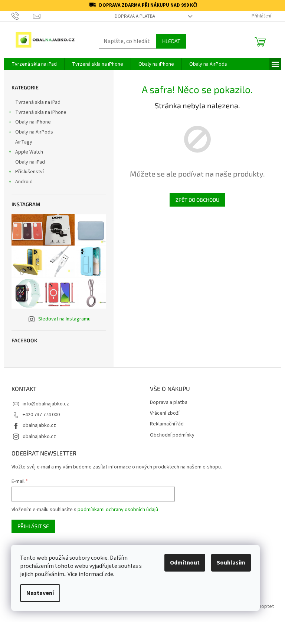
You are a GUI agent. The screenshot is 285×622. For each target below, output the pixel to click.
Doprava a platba (135, 16)
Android (24, 181)
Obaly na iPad (30, 162)
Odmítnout (185, 563)
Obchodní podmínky (172, 435)
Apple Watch (29, 152)
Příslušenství (29, 171)
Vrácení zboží (165, 413)
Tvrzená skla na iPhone (40, 112)
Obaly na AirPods (34, 132)
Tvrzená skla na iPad (37, 102)
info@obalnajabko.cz (46, 404)
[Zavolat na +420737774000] (22, 16)
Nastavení (40, 593)
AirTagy (23, 142)
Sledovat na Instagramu (64, 319)
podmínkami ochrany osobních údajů (118, 509)
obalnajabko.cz (39, 425)
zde (108, 574)
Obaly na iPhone (33, 122)
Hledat (171, 41)
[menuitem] (34, 64)
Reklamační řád (167, 424)
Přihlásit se (33, 526)
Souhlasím (231, 563)
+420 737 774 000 (41, 414)
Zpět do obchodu (197, 200)
